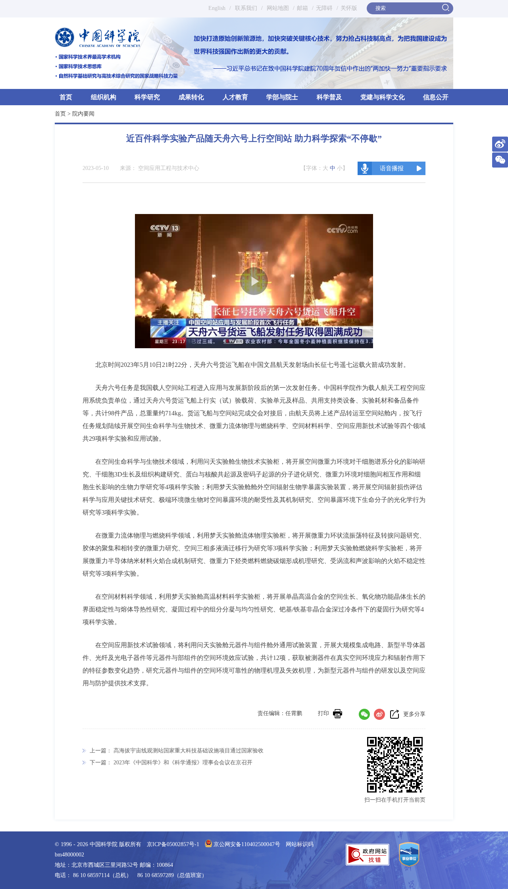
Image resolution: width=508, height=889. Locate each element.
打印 (323, 713)
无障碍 (324, 8)
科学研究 (147, 97)
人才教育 (235, 97)
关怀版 (349, 8)
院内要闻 (83, 114)
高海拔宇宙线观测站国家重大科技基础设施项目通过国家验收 (189, 751)
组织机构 (103, 97)
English (216, 8)
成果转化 (191, 97)
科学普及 (329, 97)
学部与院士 (282, 97)
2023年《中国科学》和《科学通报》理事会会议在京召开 (183, 763)
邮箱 (302, 8)
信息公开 (435, 97)
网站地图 (277, 8)
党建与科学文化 (382, 97)
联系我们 (246, 8)
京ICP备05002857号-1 (173, 844)
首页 (66, 97)
